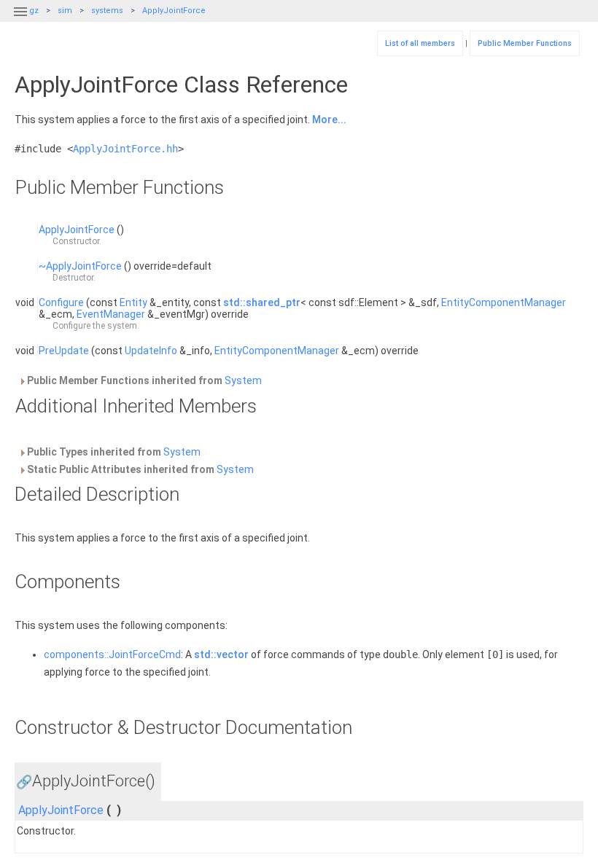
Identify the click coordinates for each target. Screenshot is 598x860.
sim (65, 10)
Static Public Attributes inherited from (139, 469)
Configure (61, 302)
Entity (133, 302)
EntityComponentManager (503, 302)
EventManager (111, 314)
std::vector (221, 654)
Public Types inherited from (113, 452)
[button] (20, 20)
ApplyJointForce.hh (125, 149)
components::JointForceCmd (112, 654)
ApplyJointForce (174, 10)
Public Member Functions (525, 43)
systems (107, 10)
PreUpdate (64, 350)
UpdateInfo (151, 350)
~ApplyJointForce (80, 266)
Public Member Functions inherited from (143, 380)
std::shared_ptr (261, 302)
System (243, 380)
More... (329, 119)
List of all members (420, 43)
